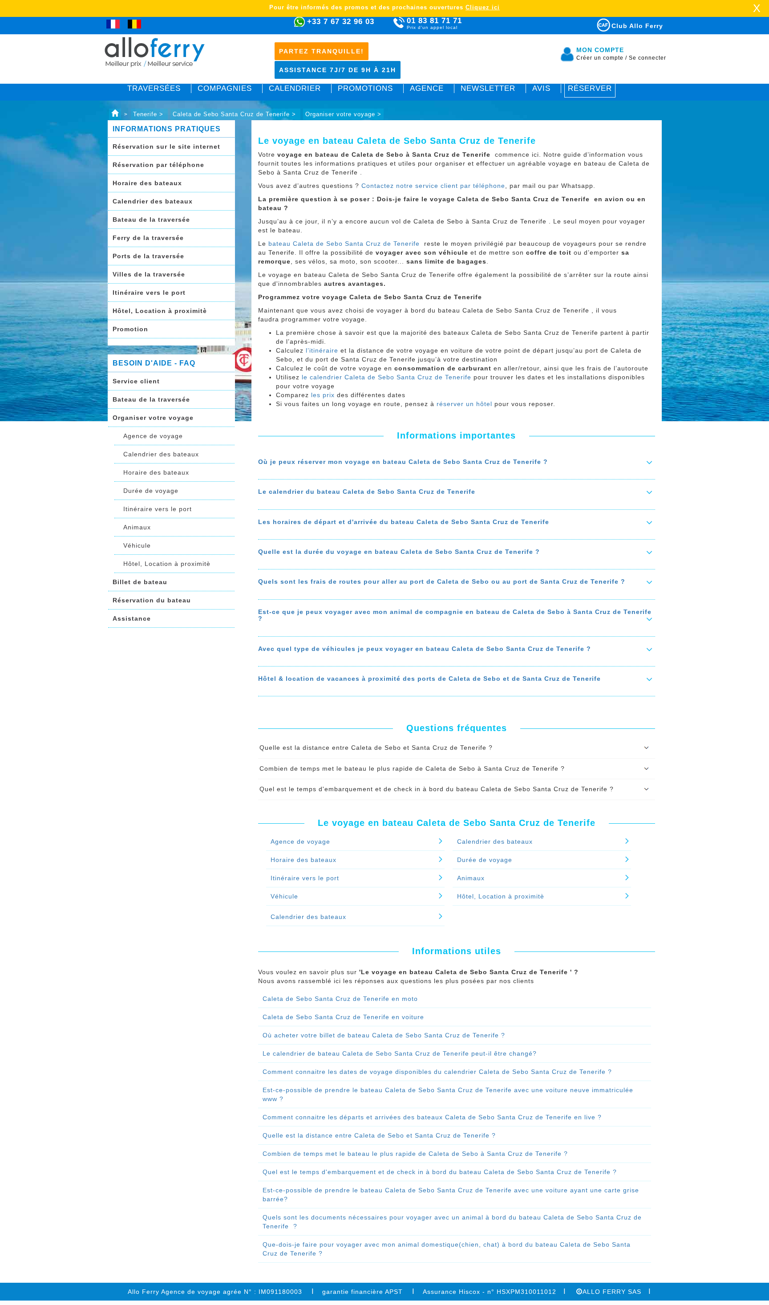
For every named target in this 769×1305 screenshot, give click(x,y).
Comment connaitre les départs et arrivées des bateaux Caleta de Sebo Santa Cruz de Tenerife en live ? (432, 1117)
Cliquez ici (482, 7)
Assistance (132, 618)
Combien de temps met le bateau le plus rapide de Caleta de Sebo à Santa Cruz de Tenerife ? (415, 1153)
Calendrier (295, 88)
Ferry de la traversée (148, 237)
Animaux (137, 527)
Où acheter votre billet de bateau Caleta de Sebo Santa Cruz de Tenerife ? (384, 1035)
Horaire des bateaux (147, 183)
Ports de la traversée (148, 256)
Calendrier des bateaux (153, 201)
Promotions (365, 88)
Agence (427, 88)
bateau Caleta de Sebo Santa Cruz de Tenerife (345, 243)
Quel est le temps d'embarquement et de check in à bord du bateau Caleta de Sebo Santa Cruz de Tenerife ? (440, 1171)
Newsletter (488, 88)
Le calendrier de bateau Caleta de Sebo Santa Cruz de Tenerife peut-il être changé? (400, 1053)
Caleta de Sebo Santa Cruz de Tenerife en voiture (343, 1016)
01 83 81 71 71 (434, 23)
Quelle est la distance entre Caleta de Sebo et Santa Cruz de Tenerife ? (379, 1135)
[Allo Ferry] (115, 114)
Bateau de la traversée (151, 219)
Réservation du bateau (152, 600)
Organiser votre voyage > (343, 114)
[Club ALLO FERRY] (595, 23)
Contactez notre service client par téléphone (433, 185)
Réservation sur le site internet (166, 146)
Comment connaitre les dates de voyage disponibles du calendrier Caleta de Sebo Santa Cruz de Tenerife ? (437, 1071)
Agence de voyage (153, 435)
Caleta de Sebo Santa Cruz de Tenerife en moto (340, 998)
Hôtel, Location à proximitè (160, 310)
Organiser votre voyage (153, 417)
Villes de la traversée (149, 274)
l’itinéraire (322, 350)
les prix (324, 394)
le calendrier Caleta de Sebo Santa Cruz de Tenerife (388, 377)
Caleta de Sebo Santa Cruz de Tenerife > (235, 114)
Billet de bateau (140, 581)
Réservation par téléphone (158, 164)
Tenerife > (149, 114)
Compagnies (225, 88)
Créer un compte (601, 58)
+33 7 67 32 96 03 (340, 21)
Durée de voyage (150, 490)
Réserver (590, 88)
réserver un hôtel (464, 403)
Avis (541, 88)
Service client (136, 381)
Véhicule (137, 545)
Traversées (154, 88)
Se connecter (647, 58)
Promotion (130, 329)
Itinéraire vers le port (149, 292)
